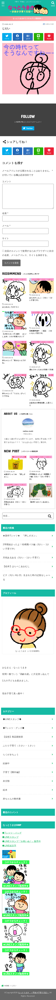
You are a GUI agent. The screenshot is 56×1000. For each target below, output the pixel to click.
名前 (5, 213)
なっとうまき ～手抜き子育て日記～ (33, 993)
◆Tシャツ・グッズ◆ (13, 728)
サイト (5, 238)
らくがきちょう (10, 754)
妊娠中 (6, 763)
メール (6, 225)
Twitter (29, 128)
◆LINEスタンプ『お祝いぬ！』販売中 (21, 841)
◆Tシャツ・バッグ (11, 833)
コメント (6, 181)
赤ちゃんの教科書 (12, 798)
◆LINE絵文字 (9, 845)
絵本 (5, 790)
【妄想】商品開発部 (13, 737)
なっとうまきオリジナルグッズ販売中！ (28, 18)
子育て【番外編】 (12, 772)
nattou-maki (28, 431)
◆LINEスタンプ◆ (12, 719)
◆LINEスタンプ (10, 837)
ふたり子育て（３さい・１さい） (19, 745)
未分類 (6, 781)
